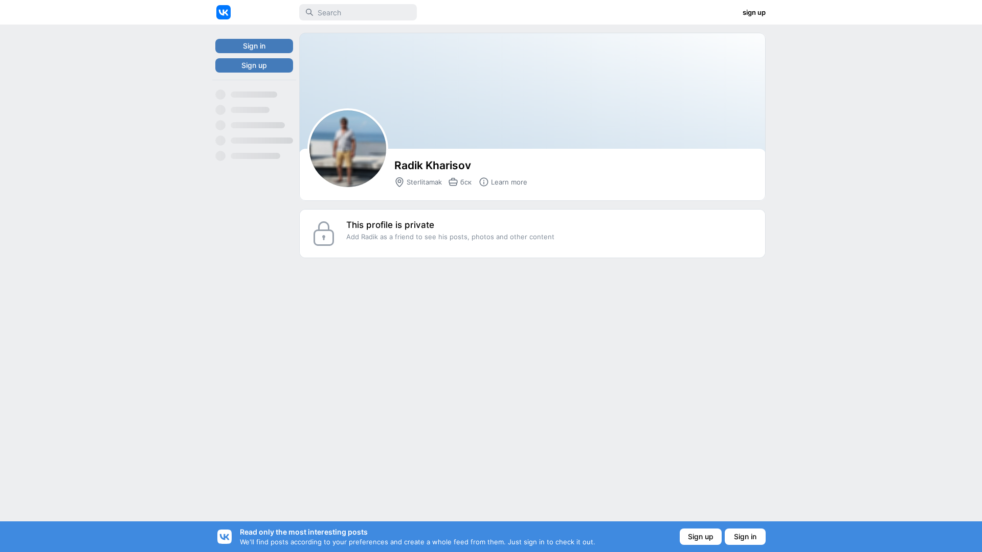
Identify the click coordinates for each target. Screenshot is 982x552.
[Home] (223, 12)
